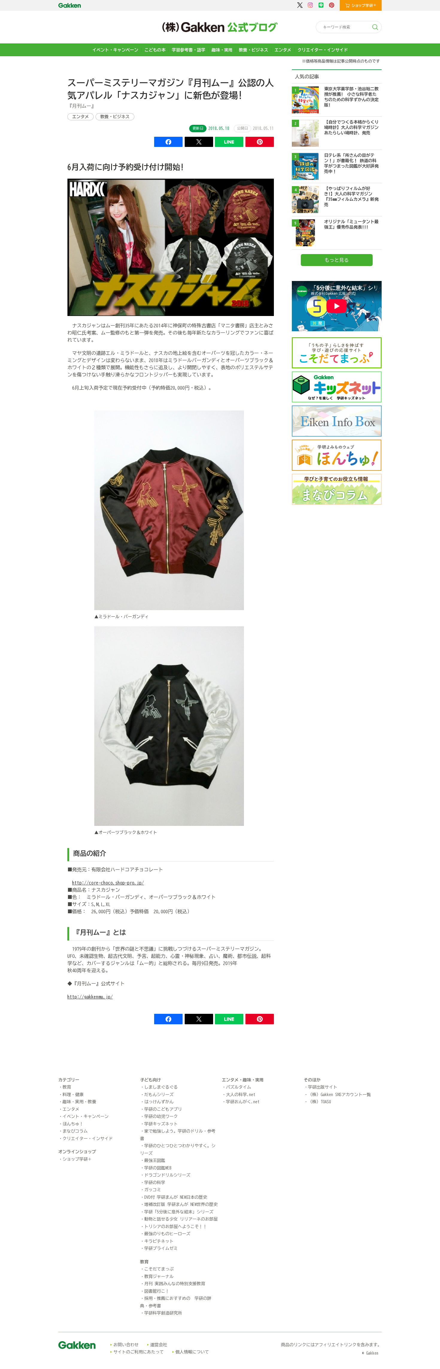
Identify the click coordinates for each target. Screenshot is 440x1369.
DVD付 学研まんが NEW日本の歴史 (175, 1197)
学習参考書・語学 (188, 50)
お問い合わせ (126, 1345)
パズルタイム (238, 1087)
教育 (67, 1087)
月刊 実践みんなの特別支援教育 (174, 1284)
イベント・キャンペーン (115, 50)
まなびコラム (75, 1131)
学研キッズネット (161, 1124)
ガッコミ (152, 1190)
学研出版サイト (322, 1087)
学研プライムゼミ (161, 1248)
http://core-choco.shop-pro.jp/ (108, 882)
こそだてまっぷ (159, 1269)
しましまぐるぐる (161, 1087)
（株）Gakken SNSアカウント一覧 (339, 1095)
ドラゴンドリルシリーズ (167, 1175)
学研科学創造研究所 (163, 1313)
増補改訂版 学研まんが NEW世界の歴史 (181, 1204)
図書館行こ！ (156, 1291)
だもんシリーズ (159, 1095)
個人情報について (192, 1352)
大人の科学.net (240, 1095)
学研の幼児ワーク (161, 1116)
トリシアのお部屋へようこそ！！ (175, 1226)
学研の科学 (154, 1182)
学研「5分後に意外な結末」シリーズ (178, 1212)
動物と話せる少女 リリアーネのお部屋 (181, 1219)
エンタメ (282, 50)
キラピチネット (159, 1241)
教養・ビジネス (253, 50)
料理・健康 (73, 1095)
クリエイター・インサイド (323, 50)
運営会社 (158, 1345)
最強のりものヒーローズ (167, 1234)
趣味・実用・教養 (79, 1102)
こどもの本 (155, 50)
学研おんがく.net (243, 1102)
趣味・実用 (222, 50)
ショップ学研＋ (77, 1159)
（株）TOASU (319, 1102)
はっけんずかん (159, 1102)
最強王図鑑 (154, 1160)
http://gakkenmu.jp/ (90, 996)
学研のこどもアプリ (163, 1109)
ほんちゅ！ (73, 1124)
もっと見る (337, 260)
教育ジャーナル (159, 1276)
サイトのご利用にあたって (138, 1352)
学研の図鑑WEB (158, 1168)
